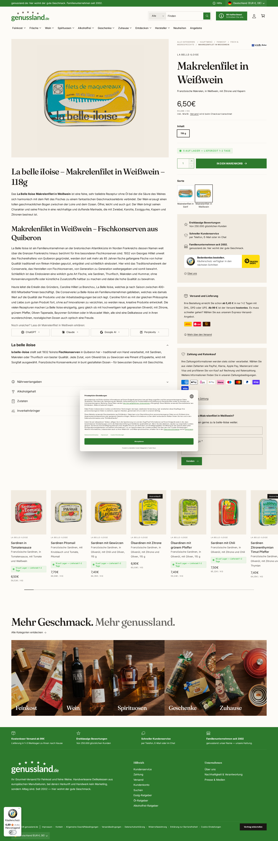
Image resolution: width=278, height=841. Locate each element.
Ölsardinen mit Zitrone (146, 543)
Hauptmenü (206, 42)
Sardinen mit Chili (223, 543)
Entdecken (141, 28)
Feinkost (17, 28)
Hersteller (161, 28)
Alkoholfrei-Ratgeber (146, 805)
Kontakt (59, 827)
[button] (263, 16)
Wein (48, 28)
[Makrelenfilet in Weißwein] (204, 193)
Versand (194, 114)
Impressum (47, 827)
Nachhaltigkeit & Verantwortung (223, 774)
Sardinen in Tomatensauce (21, 545)
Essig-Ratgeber (143, 795)
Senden (190, 461)
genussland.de (31, 827)
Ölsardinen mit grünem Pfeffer (181, 545)
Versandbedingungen (111, 827)
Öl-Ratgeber (141, 800)
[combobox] (189, 16)
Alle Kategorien (186, 42)
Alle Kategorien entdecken (27, 632)
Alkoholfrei (84, 28)
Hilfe (219, 3)
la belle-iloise (188, 54)
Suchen (138, 790)
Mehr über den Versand (199, 334)
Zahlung (138, 774)
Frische (34, 28)
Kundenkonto (141, 784)
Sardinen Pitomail (63, 543)
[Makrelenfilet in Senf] (185, 193)
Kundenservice (143, 769)
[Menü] (19, 809)
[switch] (12, 832)
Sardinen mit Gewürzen (107, 543)
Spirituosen (64, 28)
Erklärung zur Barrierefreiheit (183, 827)
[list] (139, 738)
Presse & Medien (215, 779)
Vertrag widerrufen (253, 827)
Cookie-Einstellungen (211, 827)
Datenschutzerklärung (135, 827)
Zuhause (123, 28)
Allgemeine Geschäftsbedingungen (82, 827)
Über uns (192, 273)
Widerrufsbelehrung (157, 827)
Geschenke (105, 28)
